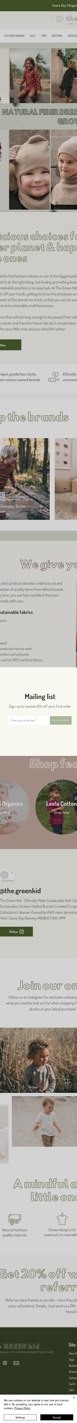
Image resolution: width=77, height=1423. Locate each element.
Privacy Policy (22, 1408)
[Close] (71, 1399)
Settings (20, 1417)
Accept (57, 1417)
